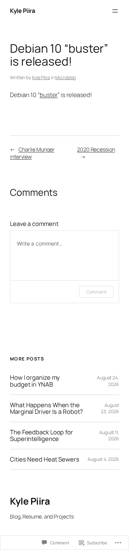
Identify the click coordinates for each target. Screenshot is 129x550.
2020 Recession (96, 149)
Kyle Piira (22, 11)
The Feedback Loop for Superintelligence (41, 435)
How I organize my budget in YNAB (35, 381)
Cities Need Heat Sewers (44, 459)
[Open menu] (115, 11)
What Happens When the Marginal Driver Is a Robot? (46, 408)
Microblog (65, 77)
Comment (96, 292)
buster (49, 95)
